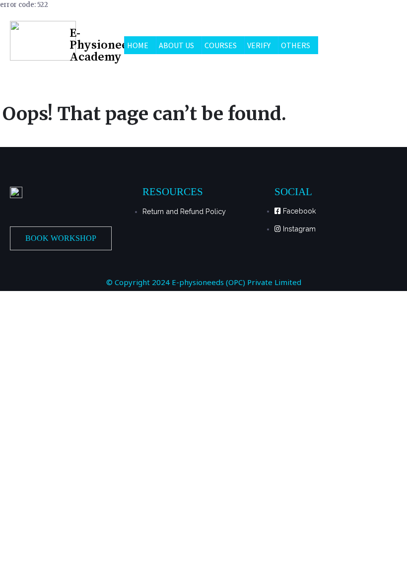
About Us (176, 45)
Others (295, 45)
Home (137, 45)
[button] (61, 238)
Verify (259, 45)
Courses (220, 45)
